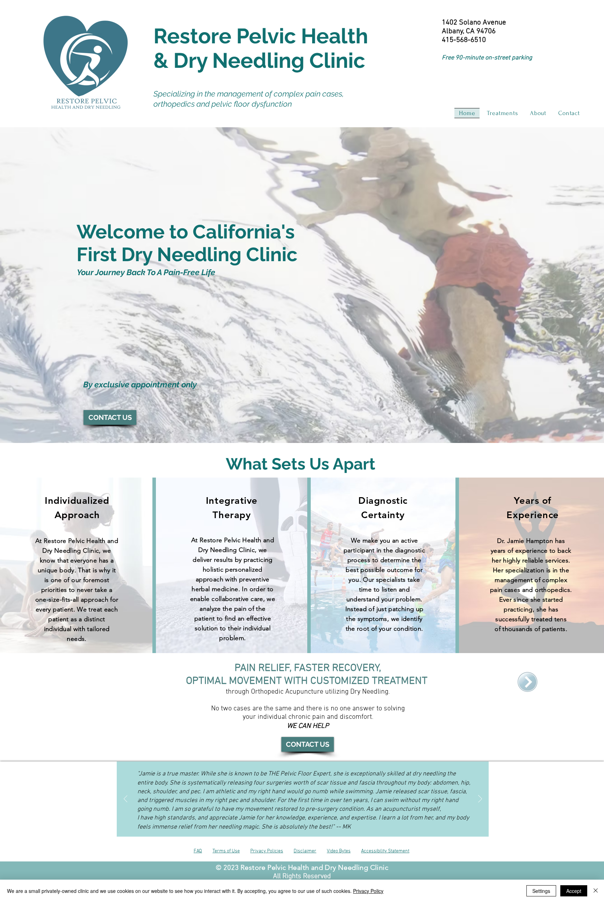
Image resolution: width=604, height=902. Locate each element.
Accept (573, 890)
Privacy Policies (266, 851)
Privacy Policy (368, 890)
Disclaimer (305, 851)
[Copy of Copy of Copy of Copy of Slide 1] (310, 820)
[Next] (480, 799)
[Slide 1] (290, 820)
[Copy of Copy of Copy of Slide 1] (303, 820)
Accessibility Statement (385, 851)
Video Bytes (339, 851)
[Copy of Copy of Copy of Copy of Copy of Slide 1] (316, 820)
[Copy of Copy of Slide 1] (296, 820)
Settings (541, 890)
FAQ (198, 851)
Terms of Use (226, 851)
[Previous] (126, 799)
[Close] (595, 890)
